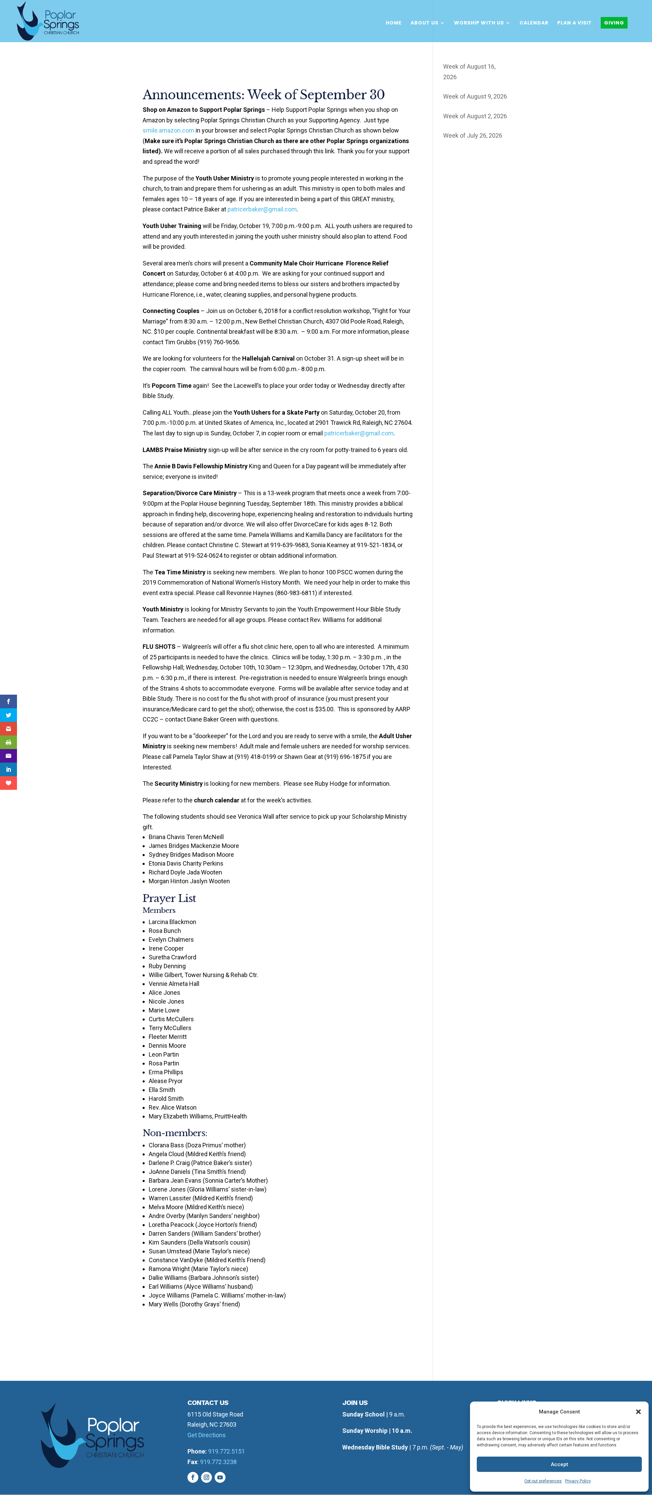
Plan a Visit (574, 23)
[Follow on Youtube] (220, 1477)
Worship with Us (479, 23)
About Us (424, 23)
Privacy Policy (578, 1481)
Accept (559, 1464)
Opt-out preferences (543, 1481)
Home (394, 23)
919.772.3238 (218, 1461)
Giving (614, 22)
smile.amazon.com (168, 130)
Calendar (534, 23)
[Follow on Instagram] (206, 1477)
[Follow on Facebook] (192, 1477)
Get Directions (206, 1435)
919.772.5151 (226, 1451)
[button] (638, 1411)
